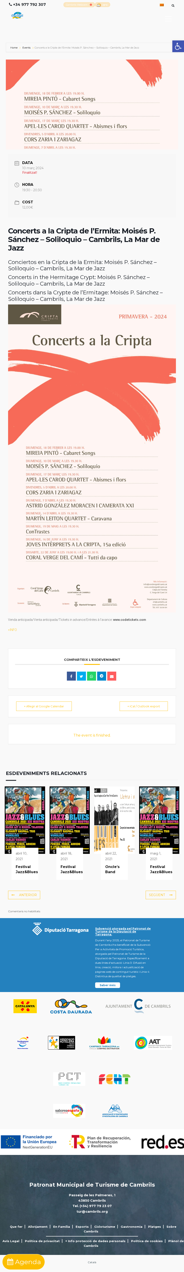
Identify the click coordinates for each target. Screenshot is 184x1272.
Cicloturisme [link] (104, 1226)
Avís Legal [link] (10, 1241)
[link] (178, 46)
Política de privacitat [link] (42, 1241)
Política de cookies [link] (147, 1241)
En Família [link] (61, 1226)
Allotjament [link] (38, 1226)
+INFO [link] (12, 630)
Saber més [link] (108, 985)
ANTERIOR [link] (28, 895)
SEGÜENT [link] (157, 895)
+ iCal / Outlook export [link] (143, 706)
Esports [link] (82, 1226)
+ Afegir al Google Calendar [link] (44, 706)
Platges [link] (154, 1226)
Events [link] (26, 47)
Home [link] (14, 47)
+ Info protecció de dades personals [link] (95, 1241)
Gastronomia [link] (131, 1226)
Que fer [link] (16, 1226)
